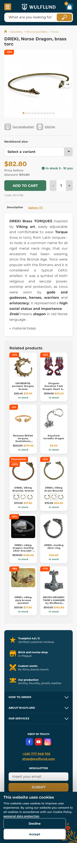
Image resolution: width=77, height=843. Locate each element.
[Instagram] (47, 741)
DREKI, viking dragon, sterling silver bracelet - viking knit (23, 549)
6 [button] (38, 113)
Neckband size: (16, 141)
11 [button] (53, 113)
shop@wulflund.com (38, 759)
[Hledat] (64, 17)
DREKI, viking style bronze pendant (23, 600)
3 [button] (29, 113)
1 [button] (23, 113)
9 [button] (47, 113)
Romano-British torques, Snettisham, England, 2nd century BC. (23, 441)
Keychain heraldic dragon (53, 437)
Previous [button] (9, 84)
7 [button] (41, 113)
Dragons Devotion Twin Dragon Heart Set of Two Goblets (54, 387)
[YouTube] (38, 741)
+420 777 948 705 (36, 754)
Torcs (55, 31)
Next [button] (67, 84)
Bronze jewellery (37, 31)
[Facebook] (29, 741)
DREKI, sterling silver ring (54, 546)
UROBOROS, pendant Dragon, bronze (23, 386)
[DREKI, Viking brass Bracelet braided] (30, 497)
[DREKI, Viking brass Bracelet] (23, 497)
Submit (39, 787)
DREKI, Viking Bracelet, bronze (23, 489)
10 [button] (50, 113)
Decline (35, 823)
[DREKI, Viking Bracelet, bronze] (16, 497)
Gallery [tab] (35, 207)
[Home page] (5, 31)
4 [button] (32, 113)
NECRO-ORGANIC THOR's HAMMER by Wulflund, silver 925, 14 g (54, 601)
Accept (34, 834)
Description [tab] (15, 207)
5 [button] (35, 113)
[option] (38, 84)
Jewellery (17, 31)
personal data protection (21, 816)
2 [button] (26, 113)
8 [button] (44, 113)
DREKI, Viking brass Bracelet (53, 489)
